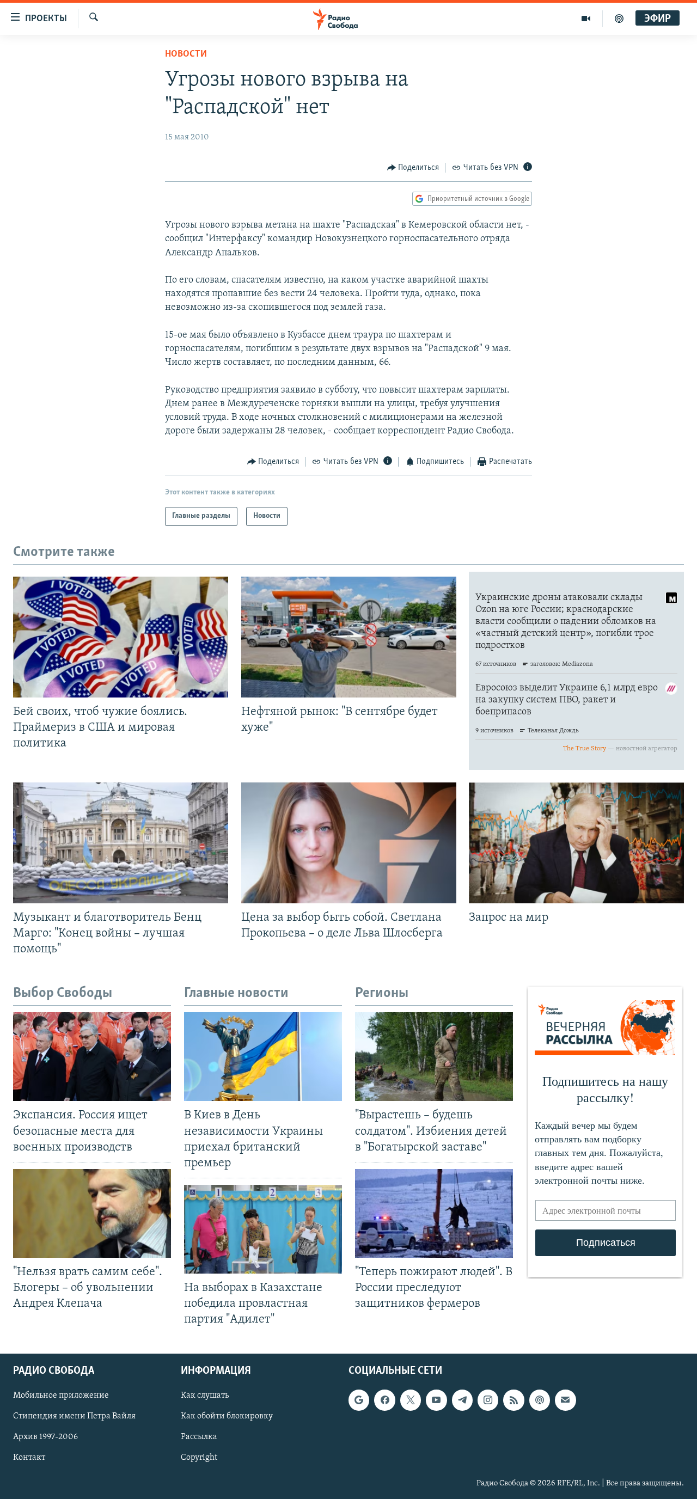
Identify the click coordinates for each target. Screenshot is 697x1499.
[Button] (413, 168)
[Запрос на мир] (576, 842)
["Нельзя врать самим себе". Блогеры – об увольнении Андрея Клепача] (92, 1213)
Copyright (199, 1458)
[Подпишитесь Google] (358, 1400)
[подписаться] (565, 1400)
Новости (186, 54)
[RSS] (513, 1400)
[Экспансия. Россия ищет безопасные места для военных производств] (92, 1056)
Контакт (29, 1458)
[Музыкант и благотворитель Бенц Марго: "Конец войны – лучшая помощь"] (120, 842)
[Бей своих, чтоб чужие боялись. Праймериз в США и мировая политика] (120, 637)
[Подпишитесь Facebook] (384, 1400)
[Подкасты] (539, 1400)
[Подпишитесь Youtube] (436, 1400)
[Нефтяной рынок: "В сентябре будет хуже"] (348, 637)
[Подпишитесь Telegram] (462, 1400)
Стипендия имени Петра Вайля (74, 1416)
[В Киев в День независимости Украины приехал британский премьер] (263, 1056)
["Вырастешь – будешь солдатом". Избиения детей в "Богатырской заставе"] (434, 1056)
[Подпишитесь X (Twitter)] (410, 1400)
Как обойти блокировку (227, 1416)
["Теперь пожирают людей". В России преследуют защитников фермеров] (434, 1213)
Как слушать (205, 1396)
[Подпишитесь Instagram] (488, 1400)
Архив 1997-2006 (45, 1437)
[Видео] (586, 18)
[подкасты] (619, 18)
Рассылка (199, 1437)
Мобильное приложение (61, 1396)
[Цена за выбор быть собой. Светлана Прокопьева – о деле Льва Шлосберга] (348, 842)
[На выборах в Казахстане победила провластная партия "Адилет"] (263, 1229)
